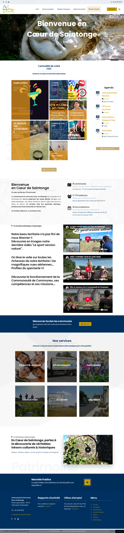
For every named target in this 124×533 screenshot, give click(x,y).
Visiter (95, 515)
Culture (106, 123)
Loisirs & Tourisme (94, 9)
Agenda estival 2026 (58, 124)
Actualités (96, 507)
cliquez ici (48, 506)
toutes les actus (50, 169)
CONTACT (112, 9)
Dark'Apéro (20, 83)
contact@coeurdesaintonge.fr (21, 514)
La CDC (37, 9)
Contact (95, 517)
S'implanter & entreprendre (63, 9)
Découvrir (86, 324)
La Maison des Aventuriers (20, 127)
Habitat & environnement (79, 9)
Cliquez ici (75, 509)
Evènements (97, 510)
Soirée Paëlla (107, 130)
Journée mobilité (55, 84)
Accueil (95, 505)
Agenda (106, 99)
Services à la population (48, 9)
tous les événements (109, 148)
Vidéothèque (97, 520)
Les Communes (98, 512)
